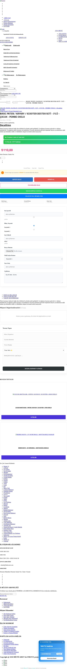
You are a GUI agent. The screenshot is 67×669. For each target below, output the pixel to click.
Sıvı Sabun (6, 469)
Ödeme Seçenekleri (8, 628)
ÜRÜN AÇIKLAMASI (10, 295)
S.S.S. (60, 40)
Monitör (5, 472)
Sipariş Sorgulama (8, 24)
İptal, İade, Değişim (8, 617)
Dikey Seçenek (8, 223)
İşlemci (5, 505)
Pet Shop (5, 646)
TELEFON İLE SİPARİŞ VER (34, 196)
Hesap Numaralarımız (9, 21)
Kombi (5, 497)
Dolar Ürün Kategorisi (9, 653)
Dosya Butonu (8, 247)
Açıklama (7, 271)
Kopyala (59, 653)
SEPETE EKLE (16, 179)
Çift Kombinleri (7, 474)
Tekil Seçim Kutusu (9, 255)
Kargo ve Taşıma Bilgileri (10, 633)
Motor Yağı (6, 488)
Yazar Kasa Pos (7, 532)
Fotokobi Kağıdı (8, 491)
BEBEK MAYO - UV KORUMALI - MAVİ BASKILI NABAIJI (33, 448)
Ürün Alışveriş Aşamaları (10, 626)
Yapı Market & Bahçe (9, 649)
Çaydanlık (6, 507)
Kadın (5, 538)
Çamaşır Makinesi (8, 489)
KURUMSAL (63, 35)
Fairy (4, 516)
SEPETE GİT (22, 37)
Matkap (5, 508)
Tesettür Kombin (8, 475)
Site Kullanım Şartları (9, 614)
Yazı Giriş (7, 263)
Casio (5, 485)
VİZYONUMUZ (8, 605)
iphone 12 (6, 539)
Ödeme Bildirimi (8, 23)
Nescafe (5, 514)
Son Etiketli (7, 235)
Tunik (5, 483)
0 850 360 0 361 (16, 93)
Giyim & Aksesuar (8, 102)
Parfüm (5, 479)
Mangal (5, 503)
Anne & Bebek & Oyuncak (11, 652)
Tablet (5, 499)
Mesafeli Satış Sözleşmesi (10, 618)
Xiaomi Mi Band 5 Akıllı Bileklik (12, 527)
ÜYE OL (6, 20)
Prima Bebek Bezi (8, 528)
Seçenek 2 (7, 231)
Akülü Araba (7, 521)
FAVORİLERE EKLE (34, 185)
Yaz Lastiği (6, 496)
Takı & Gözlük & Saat (9, 647)
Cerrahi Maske (7, 477)
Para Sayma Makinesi (9, 513)
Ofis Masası (6, 493)
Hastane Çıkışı (7, 530)
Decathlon (5, 125)
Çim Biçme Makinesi (9, 524)
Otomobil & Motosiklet (9, 650)
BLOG (60, 38)
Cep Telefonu (7, 502)
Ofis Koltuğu (7, 511)
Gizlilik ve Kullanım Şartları (11, 631)
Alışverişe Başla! (51, 658)
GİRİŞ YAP (7, 18)
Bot (4, 486)
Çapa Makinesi (7, 522)
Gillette (5, 482)
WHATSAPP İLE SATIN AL (34, 191)
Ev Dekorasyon (20, 75)
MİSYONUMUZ (8, 604)
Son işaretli (7, 210)
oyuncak (5, 541)
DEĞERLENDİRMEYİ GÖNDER (33, 368)
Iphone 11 (6, 466)
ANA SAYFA (62, 33)
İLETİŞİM (6, 26)
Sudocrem (6, 535)
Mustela (5, 519)
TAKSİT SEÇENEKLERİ (10, 298)
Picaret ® (26, 668)
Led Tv (5, 494)
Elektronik (16, 45)
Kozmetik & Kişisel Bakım (10, 644)
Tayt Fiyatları (7, 471)
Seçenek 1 (7, 227)
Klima (5, 500)
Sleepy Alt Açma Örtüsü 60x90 (12, 536)
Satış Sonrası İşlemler (9, 630)
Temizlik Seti (7, 525)
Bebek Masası (7, 518)
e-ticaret (33, 668)
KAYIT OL (3, 595)
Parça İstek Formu (8, 615)
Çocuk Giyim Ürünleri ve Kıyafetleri (19, 102)
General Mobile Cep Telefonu (11, 533)
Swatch (5, 480)
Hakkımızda (6, 602)
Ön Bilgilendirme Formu (10, 620)
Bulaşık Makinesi (8, 510)
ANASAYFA (3, 102)
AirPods (5, 468)
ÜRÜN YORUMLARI (9, 296)
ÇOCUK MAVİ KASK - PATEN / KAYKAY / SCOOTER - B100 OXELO (33, 407)
